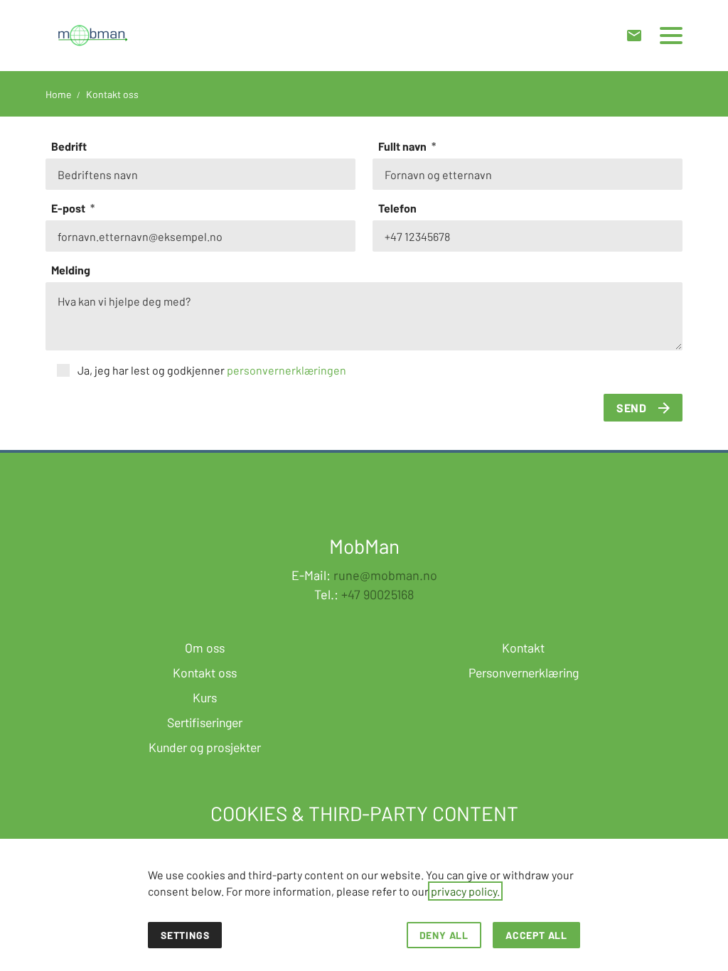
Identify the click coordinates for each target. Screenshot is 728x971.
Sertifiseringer (204, 722)
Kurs (205, 697)
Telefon (397, 208)
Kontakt (523, 647)
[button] (671, 35)
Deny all (444, 935)
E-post (69, 208)
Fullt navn (403, 146)
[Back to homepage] (92, 35)
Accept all (536, 935)
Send (631, 407)
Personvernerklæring (524, 672)
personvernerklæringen (286, 370)
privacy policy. (465, 891)
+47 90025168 (377, 594)
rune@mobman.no (385, 575)
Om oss (205, 647)
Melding (70, 270)
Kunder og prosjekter (205, 747)
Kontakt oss (205, 672)
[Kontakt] (634, 35)
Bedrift (69, 146)
